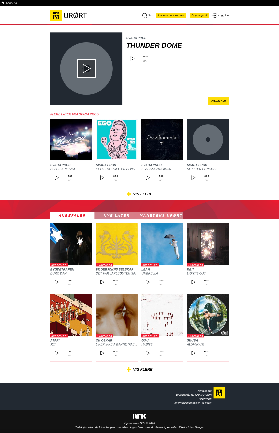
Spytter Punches (202, 169)
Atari (54, 340)
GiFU (145, 340)
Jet (53, 344)
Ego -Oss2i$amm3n (156, 169)
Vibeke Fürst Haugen (191, 427)
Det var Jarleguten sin (116, 273)
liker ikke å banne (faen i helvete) (125, 344)
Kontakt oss (205, 390)
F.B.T (190, 269)
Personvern (205, 398)
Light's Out (196, 273)
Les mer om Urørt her (171, 15)
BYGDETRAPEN (62, 269)
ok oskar (104, 340)
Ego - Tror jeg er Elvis (115, 169)
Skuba (192, 340)
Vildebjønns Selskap (114, 269)
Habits (147, 344)
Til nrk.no (11, 2)
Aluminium (195, 344)
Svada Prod (136, 38)
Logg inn (223, 15)
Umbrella (149, 273)
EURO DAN (58, 273)
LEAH (145, 269)
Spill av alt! (218, 100)
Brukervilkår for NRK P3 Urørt (194, 394)
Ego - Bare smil (63, 169)
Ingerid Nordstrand (141, 427)
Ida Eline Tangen (105, 427)
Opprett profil (199, 15)
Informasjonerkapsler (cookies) (193, 402)
